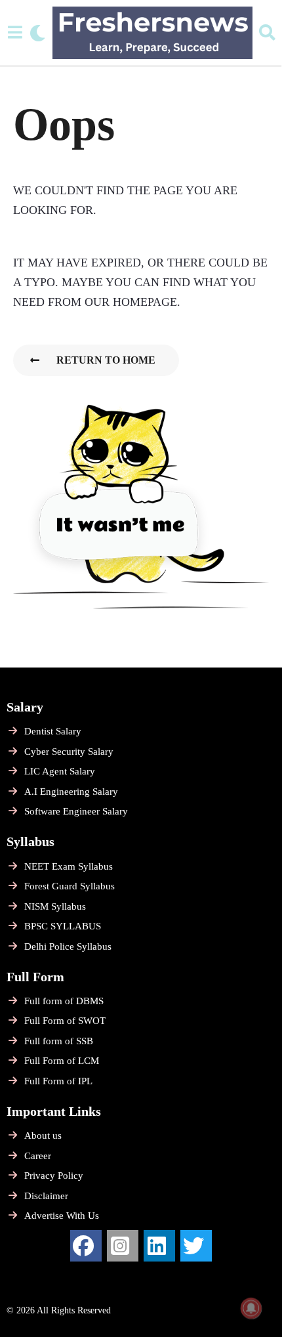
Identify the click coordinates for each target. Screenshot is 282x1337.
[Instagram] (122, 1246)
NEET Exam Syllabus (68, 866)
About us (43, 1135)
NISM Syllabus (55, 906)
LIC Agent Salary (59, 771)
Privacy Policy (53, 1175)
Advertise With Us (61, 1215)
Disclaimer (46, 1196)
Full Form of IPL (58, 1081)
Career (37, 1156)
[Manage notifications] (251, 1308)
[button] (15, 33)
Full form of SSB (58, 1041)
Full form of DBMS (64, 1001)
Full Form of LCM (61, 1060)
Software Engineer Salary (76, 811)
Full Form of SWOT (65, 1020)
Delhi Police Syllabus (67, 946)
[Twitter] (196, 1246)
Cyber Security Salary (68, 751)
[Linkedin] (159, 1246)
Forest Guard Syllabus (69, 886)
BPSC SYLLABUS (62, 926)
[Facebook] (86, 1246)
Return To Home (105, 360)
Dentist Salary (52, 731)
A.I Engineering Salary (71, 791)
